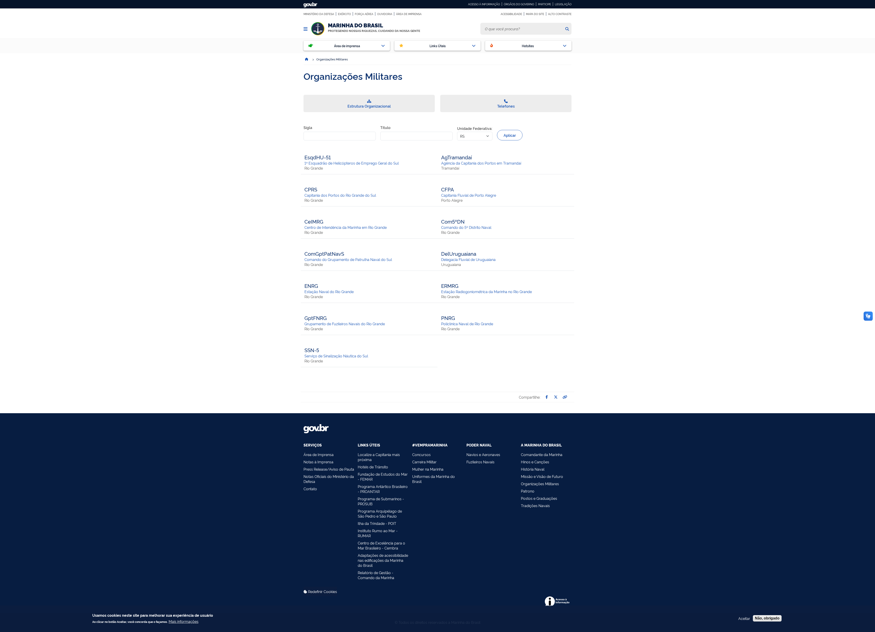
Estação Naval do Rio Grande (329, 291)
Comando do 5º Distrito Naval (466, 227)
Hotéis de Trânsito (373, 466)
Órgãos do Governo (519, 4)
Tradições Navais (535, 505)
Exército (344, 14)
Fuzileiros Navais (480, 461)
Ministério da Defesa (319, 14)
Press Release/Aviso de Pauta (329, 469)
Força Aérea (364, 14)
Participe (544, 4)
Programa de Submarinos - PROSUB (381, 501)
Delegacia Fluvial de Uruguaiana (468, 259)
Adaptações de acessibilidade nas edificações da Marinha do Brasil (383, 560)
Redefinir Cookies (322, 591)
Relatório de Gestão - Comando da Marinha (376, 575)
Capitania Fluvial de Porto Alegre (468, 195)
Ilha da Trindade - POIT (377, 523)
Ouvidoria (384, 14)
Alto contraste (559, 14)
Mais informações (183, 621)
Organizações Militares (540, 483)
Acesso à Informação (484, 4)
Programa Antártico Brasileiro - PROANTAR (383, 489)
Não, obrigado (767, 618)
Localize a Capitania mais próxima (379, 457)
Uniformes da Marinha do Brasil (433, 479)
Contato (310, 488)
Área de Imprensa (409, 14)
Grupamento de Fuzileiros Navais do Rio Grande (344, 323)
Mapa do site (535, 14)
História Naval (532, 469)
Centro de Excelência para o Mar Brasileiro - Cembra (381, 545)
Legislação (563, 4)
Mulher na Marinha (427, 469)
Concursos (421, 454)
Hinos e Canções (535, 461)
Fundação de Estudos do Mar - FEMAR (383, 477)
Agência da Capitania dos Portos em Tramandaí (481, 162)
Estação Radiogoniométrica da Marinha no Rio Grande (486, 291)
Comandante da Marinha (541, 454)
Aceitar (744, 618)
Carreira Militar (424, 461)
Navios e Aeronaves (483, 454)
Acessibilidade (511, 14)
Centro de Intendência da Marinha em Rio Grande (345, 227)
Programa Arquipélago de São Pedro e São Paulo (380, 513)
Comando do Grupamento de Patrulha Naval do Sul (348, 259)
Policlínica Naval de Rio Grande (467, 323)
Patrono (527, 490)
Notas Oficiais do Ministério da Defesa (329, 479)
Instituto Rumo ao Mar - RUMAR (378, 533)
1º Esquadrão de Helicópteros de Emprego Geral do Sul (351, 162)
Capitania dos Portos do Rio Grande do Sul (340, 195)
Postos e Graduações (539, 498)
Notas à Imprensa (318, 461)
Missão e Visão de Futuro (542, 476)
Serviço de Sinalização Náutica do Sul (336, 355)
